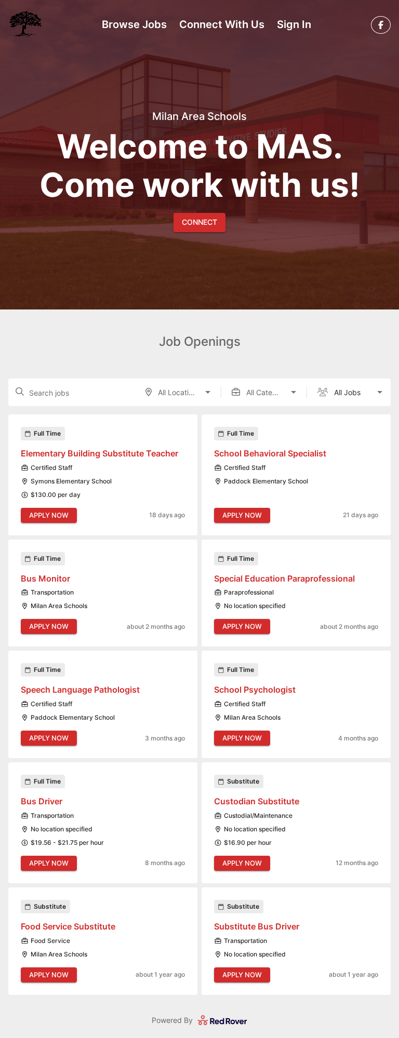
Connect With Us (221, 24)
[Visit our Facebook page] (381, 25)
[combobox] (178, 392)
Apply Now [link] (49, 515)
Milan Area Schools (199, 117)
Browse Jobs (134, 24)
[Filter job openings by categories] (293, 392)
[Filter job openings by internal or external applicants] (380, 392)
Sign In (294, 24)
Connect (199, 222)
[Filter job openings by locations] (208, 392)
